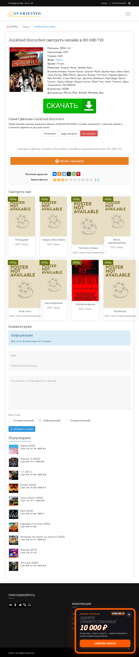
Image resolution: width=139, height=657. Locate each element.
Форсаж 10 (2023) (30, 458)
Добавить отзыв (23, 429)
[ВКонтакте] (55, 174)
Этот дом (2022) (29, 562)
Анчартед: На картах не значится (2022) (42, 536)
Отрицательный (80, 420)
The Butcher (120, 311)
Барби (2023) (27, 445)
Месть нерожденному (117, 241)
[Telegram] (64, 174)
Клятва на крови (85, 304)
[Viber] (25, 605)
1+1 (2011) (26, 471)
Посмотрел (50, 133)
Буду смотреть (69, 133)
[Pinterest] (78, 174)
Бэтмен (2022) (28, 484)
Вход (104, 3)
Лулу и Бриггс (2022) (31, 497)
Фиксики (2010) (28, 549)
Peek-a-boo (25, 311)
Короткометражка (95, 252)
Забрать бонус (105, 643)
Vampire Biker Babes (53, 239)
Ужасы (59, 59)
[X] (69, 174)
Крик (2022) (26, 510)
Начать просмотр (71, 161)
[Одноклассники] (59, 174)
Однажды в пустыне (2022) (35, 523)
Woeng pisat (21, 239)
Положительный (23, 420)
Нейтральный (51, 420)
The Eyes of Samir (88, 247)
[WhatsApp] (74, 174)
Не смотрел (88, 133)
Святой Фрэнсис (53, 303)
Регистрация (119, 3)
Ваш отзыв (14, 414)
